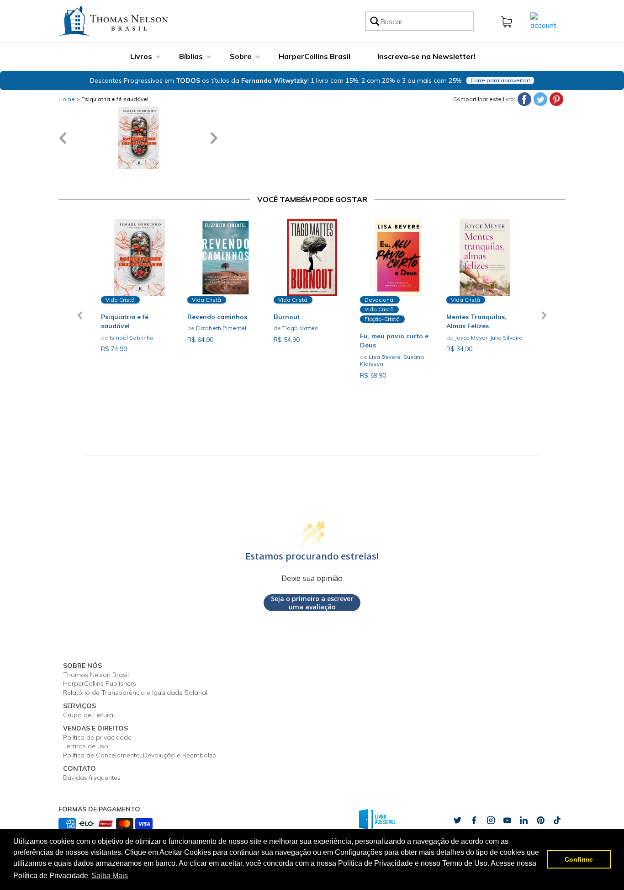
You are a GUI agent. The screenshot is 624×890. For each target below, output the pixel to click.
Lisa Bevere (385, 356)
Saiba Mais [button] (109, 875)
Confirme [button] (579, 859)
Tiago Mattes (300, 328)
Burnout (287, 317)
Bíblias (191, 56)
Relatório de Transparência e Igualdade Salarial (135, 692)
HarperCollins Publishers (99, 683)
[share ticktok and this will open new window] (540, 820)
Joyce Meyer (471, 337)
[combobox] (425, 21)
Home (66, 99)
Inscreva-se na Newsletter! (426, 56)
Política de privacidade (97, 737)
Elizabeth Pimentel (221, 328)
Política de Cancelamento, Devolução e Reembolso (140, 755)
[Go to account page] (543, 20)
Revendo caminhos (217, 317)
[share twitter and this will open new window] (457, 820)
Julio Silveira (506, 337)
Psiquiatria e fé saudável (114, 99)
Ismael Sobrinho (131, 337)
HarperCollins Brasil (314, 56)
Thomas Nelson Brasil (96, 675)
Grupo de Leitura (88, 715)
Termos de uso (85, 746)
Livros (141, 56)
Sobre (241, 56)
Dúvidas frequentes (92, 777)
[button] (80, 321)
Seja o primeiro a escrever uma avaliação (312, 602)
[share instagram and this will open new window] (491, 820)
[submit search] (374, 21)
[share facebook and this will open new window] (474, 820)
